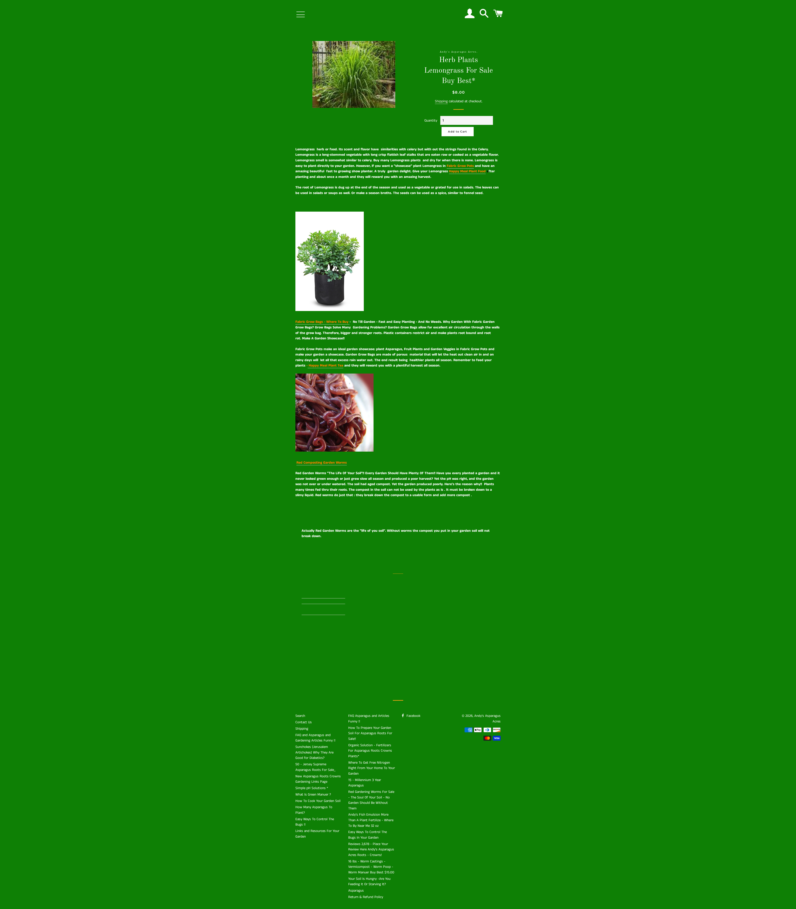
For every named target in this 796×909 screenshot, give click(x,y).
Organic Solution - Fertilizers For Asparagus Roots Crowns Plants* (370, 751)
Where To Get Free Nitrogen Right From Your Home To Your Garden (371, 768)
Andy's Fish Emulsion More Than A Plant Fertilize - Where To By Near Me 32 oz (370, 820)
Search (300, 715)
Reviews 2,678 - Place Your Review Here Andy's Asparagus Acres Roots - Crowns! (371, 849)
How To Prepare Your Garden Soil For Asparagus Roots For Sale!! (370, 733)
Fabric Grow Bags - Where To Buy (322, 321)
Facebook (412, 715)
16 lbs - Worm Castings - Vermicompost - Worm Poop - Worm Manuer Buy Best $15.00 (371, 867)
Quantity (430, 120)
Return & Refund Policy (365, 897)
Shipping (441, 101)
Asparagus (356, 890)
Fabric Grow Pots (460, 165)
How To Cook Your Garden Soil (318, 800)
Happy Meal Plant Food (467, 171)
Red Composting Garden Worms (321, 462)
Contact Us (303, 722)
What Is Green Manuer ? (313, 794)
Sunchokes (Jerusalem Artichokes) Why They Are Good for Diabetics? (314, 752)
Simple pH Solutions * (311, 788)
